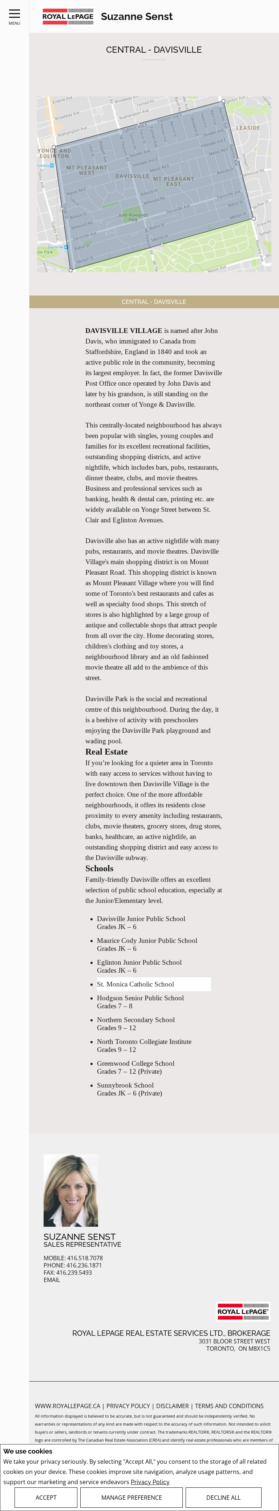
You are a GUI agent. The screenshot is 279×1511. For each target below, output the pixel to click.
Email (52, 1280)
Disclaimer (173, 1406)
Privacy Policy (150, 1482)
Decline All (223, 1498)
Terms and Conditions (229, 1406)
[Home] (68, 16)
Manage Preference (131, 1498)
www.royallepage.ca (67, 1406)
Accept (46, 1498)
